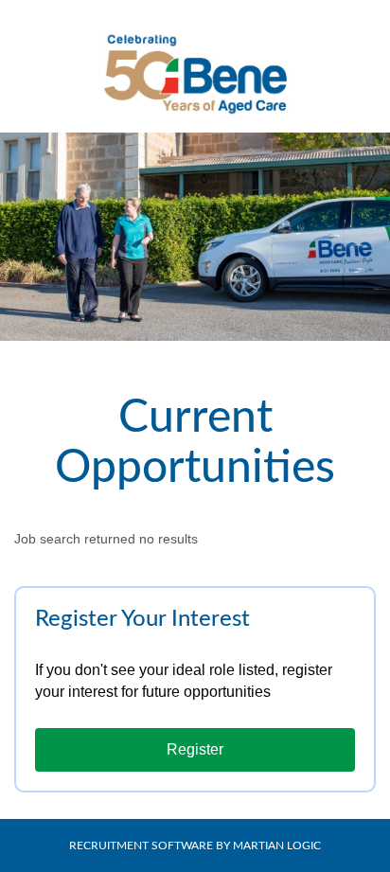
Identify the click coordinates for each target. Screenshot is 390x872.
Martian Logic (277, 845)
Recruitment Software (141, 845)
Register (195, 749)
